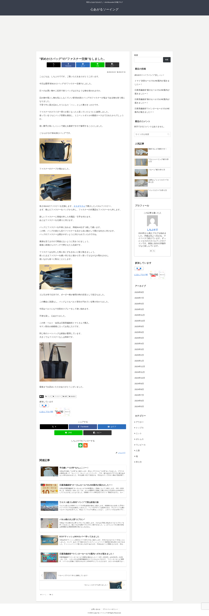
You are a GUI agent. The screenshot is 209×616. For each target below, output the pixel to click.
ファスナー (57, 396)
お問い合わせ (95, 609)
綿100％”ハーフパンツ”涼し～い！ (150, 75)
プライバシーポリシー (110, 609)
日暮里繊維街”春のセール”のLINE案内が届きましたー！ (152, 101)
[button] (112, 64)
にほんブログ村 (46, 412)
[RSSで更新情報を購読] (85, 445)
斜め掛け (73, 396)
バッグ (49, 396)
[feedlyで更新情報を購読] (80, 445)
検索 (136, 55)
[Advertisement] (104, 33)
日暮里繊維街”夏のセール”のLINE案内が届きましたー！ (152, 92)
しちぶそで (152, 229)
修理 (65, 396)
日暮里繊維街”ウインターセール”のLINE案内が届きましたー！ (152, 110)
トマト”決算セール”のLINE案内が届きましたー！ (152, 82)
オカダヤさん (79, 206)
